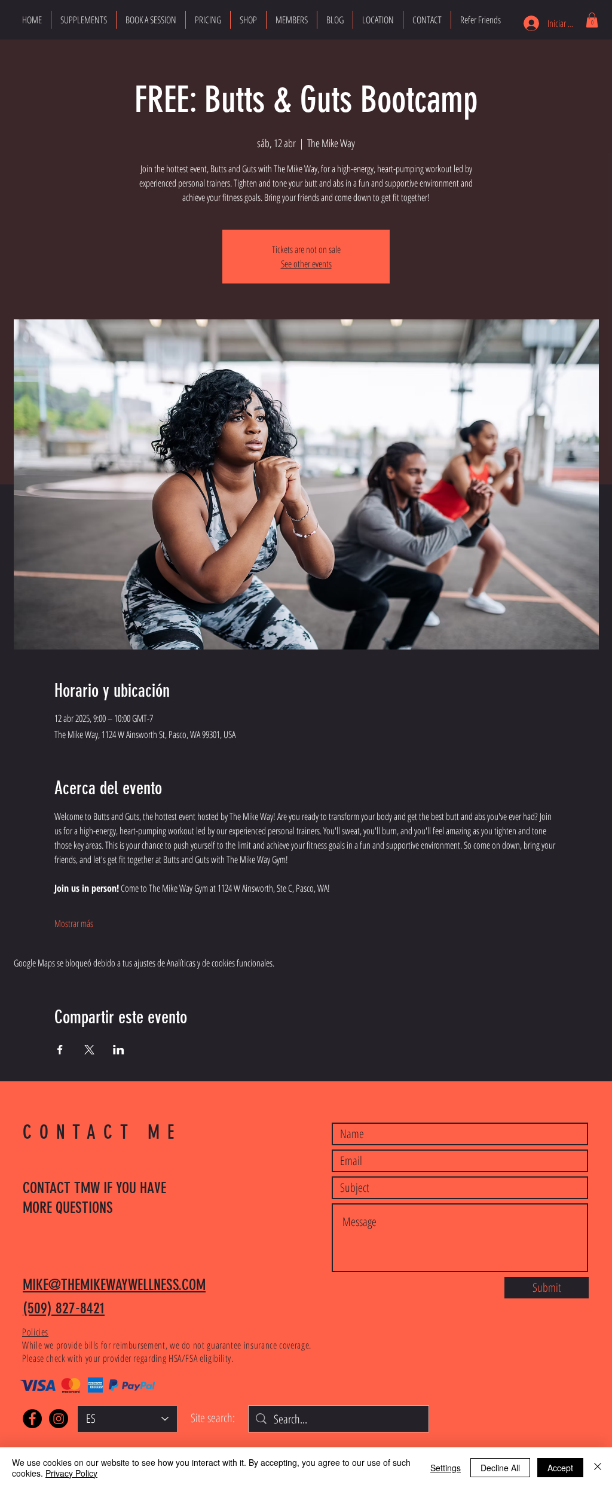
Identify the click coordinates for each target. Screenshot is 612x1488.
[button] (592, 20)
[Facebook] (32, 1418)
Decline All (500, 1468)
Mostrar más (73, 923)
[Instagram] (58, 1418)
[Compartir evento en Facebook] (60, 1049)
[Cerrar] (597, 1467)
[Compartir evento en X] (89, 1049)
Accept (560, 1468)
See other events (306, 263)
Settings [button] (445, 1468)
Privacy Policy (71, 1473)
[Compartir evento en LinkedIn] (118, 1049)
